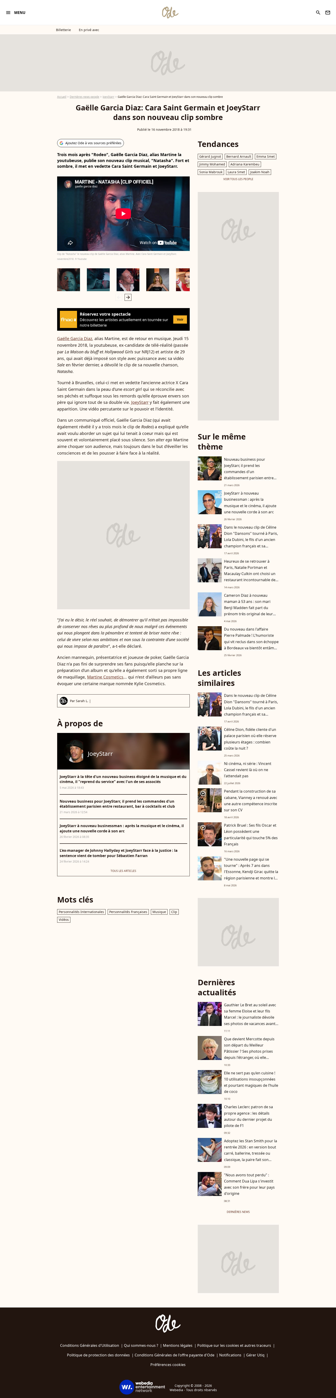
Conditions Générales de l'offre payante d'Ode (174, 1355)
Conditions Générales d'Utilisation (89, 1345)
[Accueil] (170, 12)
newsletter (328, 12)
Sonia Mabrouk (210, 172)
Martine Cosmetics (105, 677)
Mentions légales (177, 1345)
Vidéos (64, 919)
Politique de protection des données (98, 1355)
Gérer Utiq (255, 1355)
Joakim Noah (259, 172)
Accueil (61, 97)
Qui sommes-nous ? (141, 1345)
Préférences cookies (168, 1364)
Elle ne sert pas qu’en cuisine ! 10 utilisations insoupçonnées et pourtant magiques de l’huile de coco (251, 1082)
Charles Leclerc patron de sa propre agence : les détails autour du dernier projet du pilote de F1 (248, 1116)
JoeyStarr (108, 97)
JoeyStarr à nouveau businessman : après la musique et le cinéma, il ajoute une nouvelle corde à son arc (250, 502)
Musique (159, 912)
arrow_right (128, 297)
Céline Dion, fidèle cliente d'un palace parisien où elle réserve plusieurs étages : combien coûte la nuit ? (250, 739)
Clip (174, 912)
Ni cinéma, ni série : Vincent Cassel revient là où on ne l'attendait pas (247, 769)
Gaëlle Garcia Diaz (74, 338)
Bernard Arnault (238, 156)
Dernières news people (84, 97)
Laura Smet (236, 172)
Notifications (230, 1355)
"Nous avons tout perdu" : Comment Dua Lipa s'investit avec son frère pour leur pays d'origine (249, 1184)
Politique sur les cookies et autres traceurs (234, 1345)
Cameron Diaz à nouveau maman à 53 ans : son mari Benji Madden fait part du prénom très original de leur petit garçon (248, 608)
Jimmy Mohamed (212, 164)
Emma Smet (265, 156)
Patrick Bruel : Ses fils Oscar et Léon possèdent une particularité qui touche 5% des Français (251, 835)
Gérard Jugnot (210, 156)
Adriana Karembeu (244, 164)
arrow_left (119, 297)
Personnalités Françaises (128, 912)
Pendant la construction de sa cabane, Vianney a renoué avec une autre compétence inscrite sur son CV (250, 800)
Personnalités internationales (81, 912)
